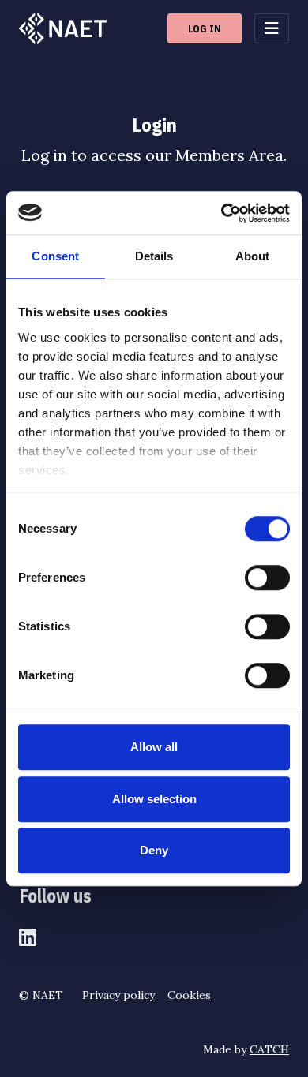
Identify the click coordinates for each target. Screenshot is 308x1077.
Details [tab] (154, 256)
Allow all (154, 747)
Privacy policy (118, 995)
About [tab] (252, 256)
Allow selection (154, 799)
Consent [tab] (55, 256)
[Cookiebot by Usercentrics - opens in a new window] (221, 213)
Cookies (189, 995)
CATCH (269, 1049)
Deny (154, 850)
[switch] (267, 577)
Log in (204, 28)
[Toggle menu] (271, 28)
